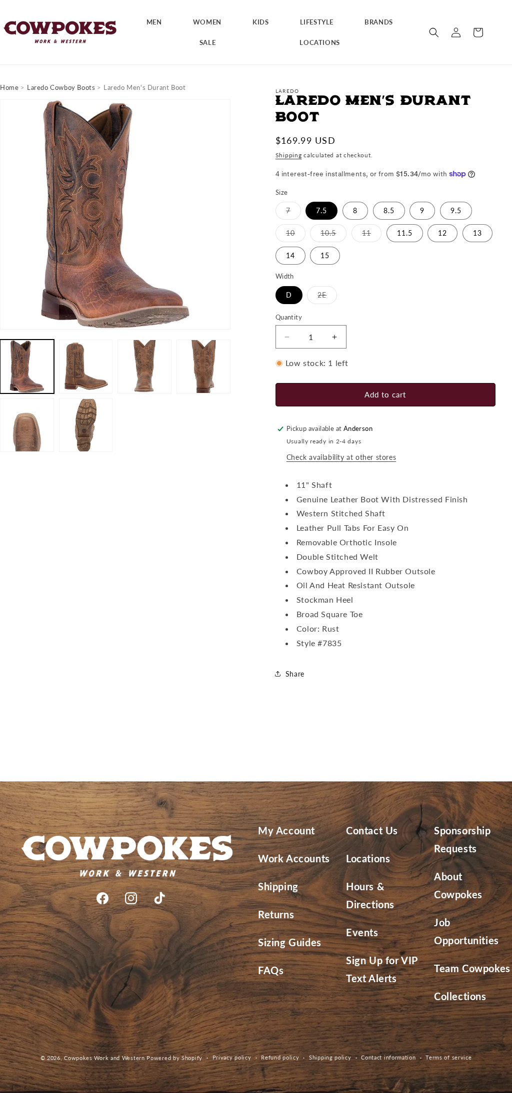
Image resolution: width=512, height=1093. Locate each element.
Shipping (289, 155)
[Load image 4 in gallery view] (203, 366)
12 (442, 233)
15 (325, 255)
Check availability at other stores (341, 457)
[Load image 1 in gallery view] (27, 366)
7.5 (321, 210)
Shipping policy (330, 1057)
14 (290, 255)
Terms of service (449, 1057)
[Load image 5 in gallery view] (27, 425)
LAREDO (288, 91)
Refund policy (280, 1057)
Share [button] (295, 674)
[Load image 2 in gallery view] (86, 366)
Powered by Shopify (174, 1058)
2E (327, 297)
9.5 (456, 210)
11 (372, 235)
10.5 (333, 235)
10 (296, 235)
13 (477, 233)
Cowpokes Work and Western (104, 1058)
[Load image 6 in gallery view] (86, 425)
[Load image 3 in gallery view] (145, 366)
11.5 (404, 233)
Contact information (388, 1057)
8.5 (389, 210)
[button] (158, 22)
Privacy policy (232, 1057)
